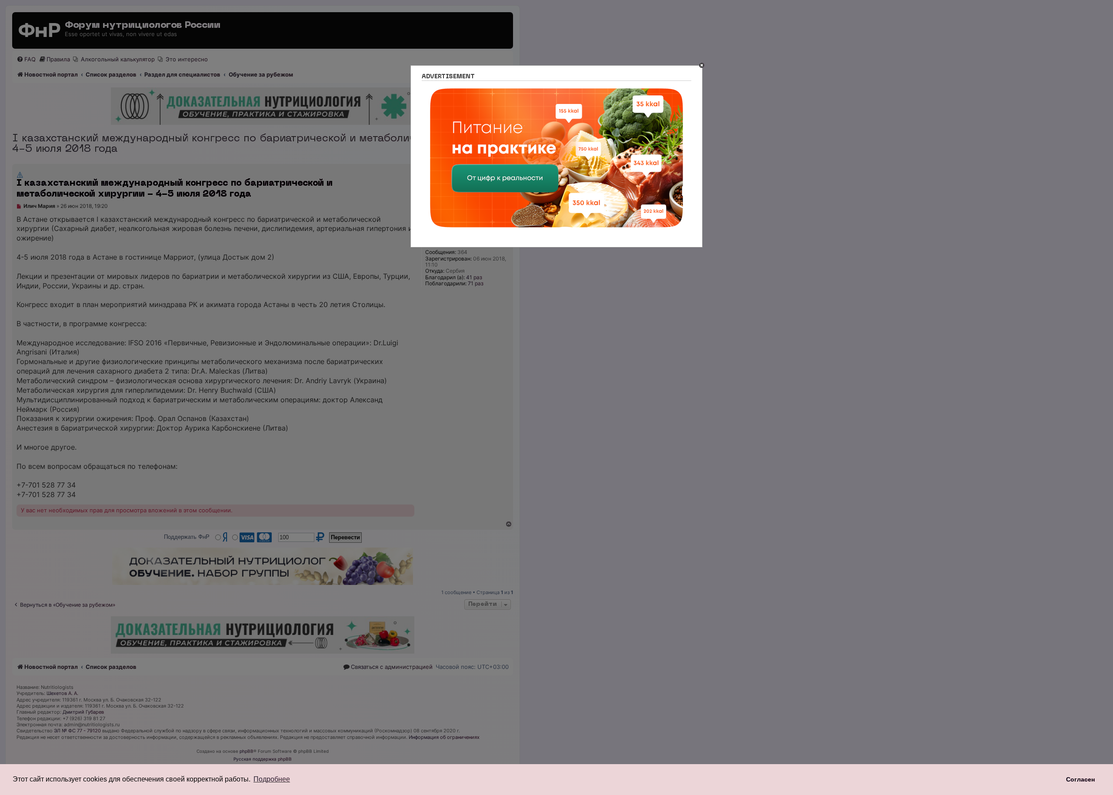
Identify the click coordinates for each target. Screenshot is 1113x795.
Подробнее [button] (271, 779)
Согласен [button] (1080, 779)
